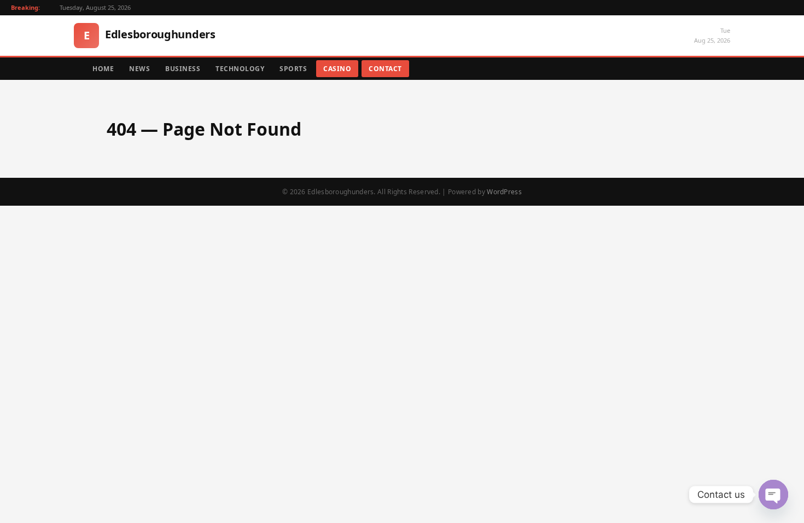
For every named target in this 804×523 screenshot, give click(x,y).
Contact (385, 68)
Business (182, 68)
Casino (337, 68)
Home (103, 68)
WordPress (504, 191)
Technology (239, 68)
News (139, 68)
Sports (293, 68)
